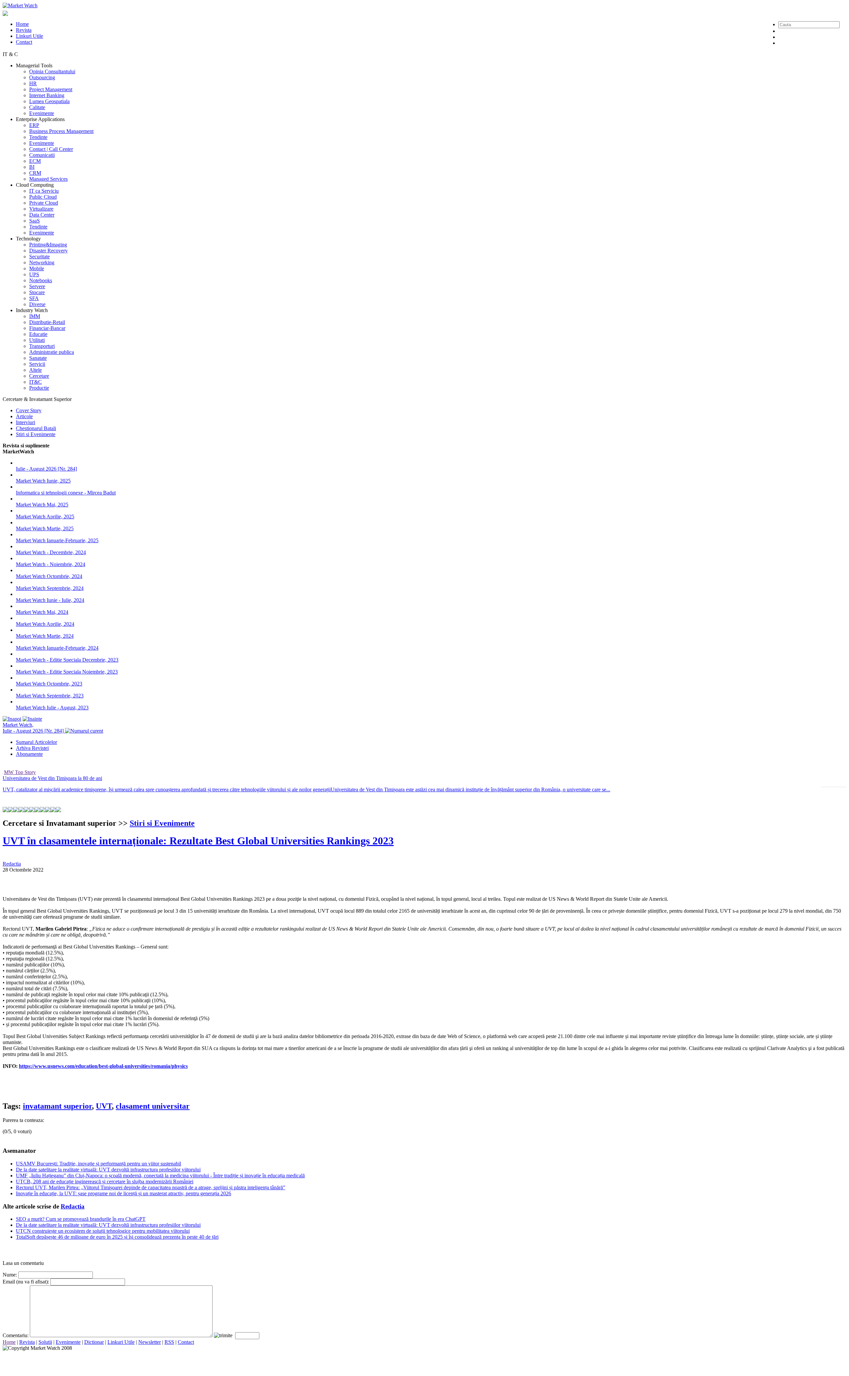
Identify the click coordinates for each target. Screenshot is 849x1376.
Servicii (37, 364)
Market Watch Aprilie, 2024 (45, 624)
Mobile (36, 268)
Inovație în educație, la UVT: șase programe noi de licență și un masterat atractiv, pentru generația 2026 (123, 1193)
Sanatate (38, 358)
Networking (41, 262)
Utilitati (37, 340)
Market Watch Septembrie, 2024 (50, 588)
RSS (169, 1342)
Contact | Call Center (51, 149)
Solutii (45, 1342)
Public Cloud (43, 197)
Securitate (39, 256)
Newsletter (149, 1342)
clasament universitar (153, 1106)
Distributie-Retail (47, 322)
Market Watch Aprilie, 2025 (45, 516)
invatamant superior (57, 1106)
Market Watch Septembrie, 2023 (50, 695)
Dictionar (94, 1342)
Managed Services (48, 179)
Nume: (10, 1275)
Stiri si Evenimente (35, 434)
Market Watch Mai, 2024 (42, 612)
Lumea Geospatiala (49, 101)
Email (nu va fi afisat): (26, 1281)
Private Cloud (43, 203)
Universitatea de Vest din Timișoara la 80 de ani (52, 778)
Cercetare (39, 376)
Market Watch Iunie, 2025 (43, 481)
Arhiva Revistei (32, 748)
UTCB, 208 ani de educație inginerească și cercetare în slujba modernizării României (104, 1181)
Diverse (37, 304)
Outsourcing (42, 77)
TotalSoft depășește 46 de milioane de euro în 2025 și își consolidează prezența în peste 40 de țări (117, 1237)
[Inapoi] (12, 719)
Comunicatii (42, 155)
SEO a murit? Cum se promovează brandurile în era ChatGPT (81, 1219)
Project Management (50, 89)
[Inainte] (32, 719)
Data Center (41, 215)
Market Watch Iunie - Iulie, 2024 (50, 600)
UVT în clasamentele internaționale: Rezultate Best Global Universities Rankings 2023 (198, 841)
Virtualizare (41, 209)
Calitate (37, 107)
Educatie (38, 334)
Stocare (37, 292)
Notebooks (40, 280)
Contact (24, 42)
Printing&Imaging (48, 244)
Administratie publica (51, 352)
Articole (24, 416)
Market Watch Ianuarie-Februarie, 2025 (57, 540)
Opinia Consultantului (52, 71)
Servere (37, 286)
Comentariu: (16, 1335)
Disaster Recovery (48, 250)
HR (33, 83)
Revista (24, 30)
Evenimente (41, 113)
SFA (34, 298)
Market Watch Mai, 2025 (42, 504)
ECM (35, 161)
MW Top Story (20, 772)
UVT (104, 1106)
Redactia (12, 864)
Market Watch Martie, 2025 (45, 528)
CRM (35, 173)
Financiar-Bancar (47, 328)
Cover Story (28, 410)
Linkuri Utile (29, 36)
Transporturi (42, 346)
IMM (34, 316)
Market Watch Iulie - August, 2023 (52, 707)
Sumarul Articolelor (36, 742)
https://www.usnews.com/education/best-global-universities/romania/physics (103, 1066)
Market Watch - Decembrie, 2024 (51, 552)
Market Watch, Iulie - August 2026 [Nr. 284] (34, 728)
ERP (34, 125)
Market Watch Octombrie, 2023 (49, 684)
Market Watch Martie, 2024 (45, 636)
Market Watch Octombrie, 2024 (49, 576)
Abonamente (29, 754)
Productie (39, 388)
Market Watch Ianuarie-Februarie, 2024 (57, 648)
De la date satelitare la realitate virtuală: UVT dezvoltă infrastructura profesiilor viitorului (108, 1169)
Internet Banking (46, 95)
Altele (35, 370)
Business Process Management (61, 131)
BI (31, 167)
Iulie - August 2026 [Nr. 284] (46, 469)
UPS (34, 274)
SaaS (34, 221)
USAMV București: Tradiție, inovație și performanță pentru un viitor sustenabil (98, 1163)
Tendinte (38, 137)
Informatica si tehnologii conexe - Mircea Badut (66, 492)
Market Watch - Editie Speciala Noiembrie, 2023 (67, 672)
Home (22, 24)
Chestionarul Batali (36, 428)
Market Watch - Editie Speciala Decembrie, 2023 (67, 660)
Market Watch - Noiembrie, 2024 (50, 564)
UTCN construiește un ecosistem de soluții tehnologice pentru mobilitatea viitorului (103, 1231)
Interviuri (25, 422)
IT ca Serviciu (44, 191)
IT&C (35, 382)
